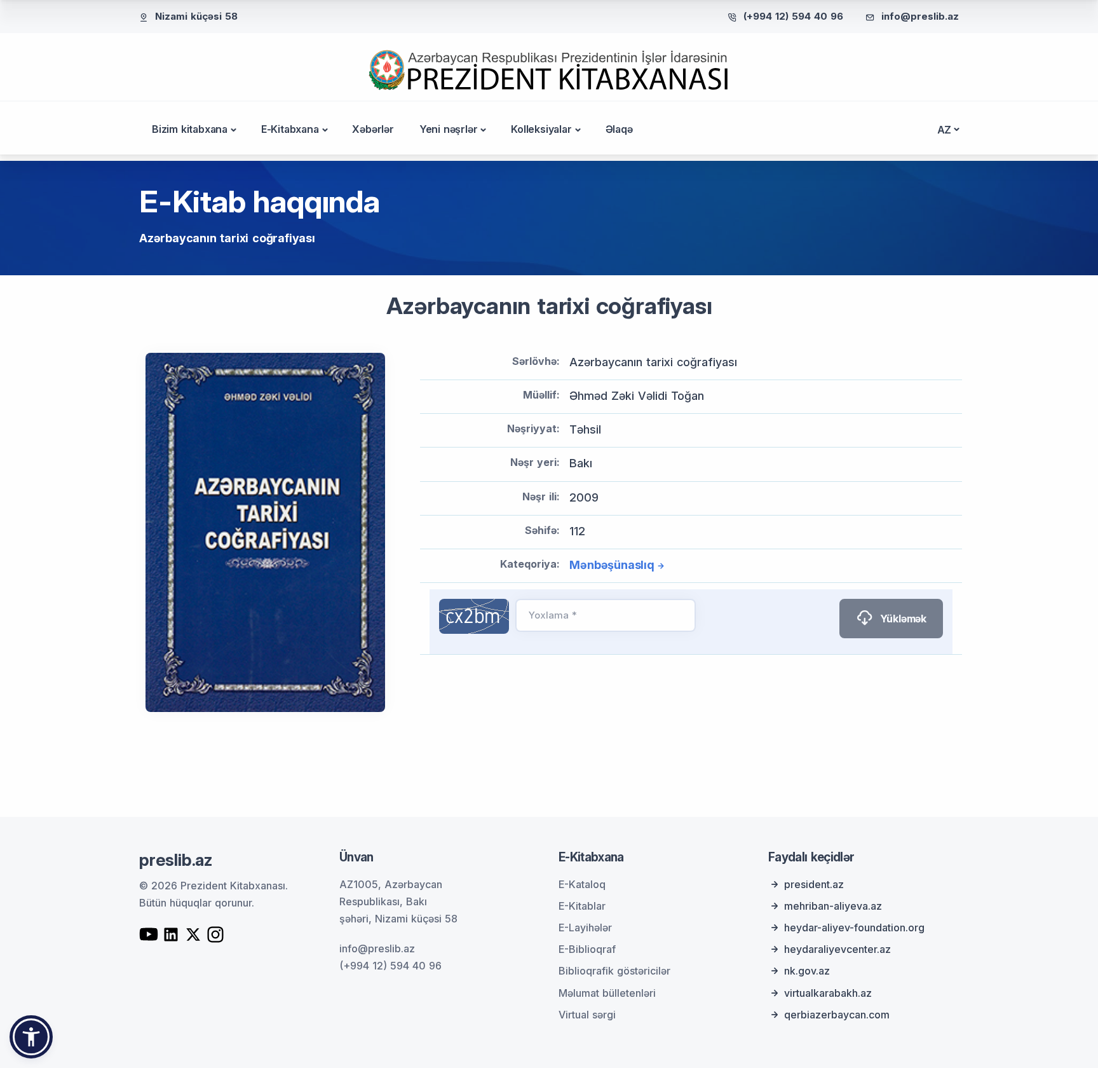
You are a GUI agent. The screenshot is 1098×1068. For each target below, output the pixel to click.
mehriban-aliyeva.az (833, 906)
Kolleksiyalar (541, 129)
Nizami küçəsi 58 (196, 16)
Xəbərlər (372, 129)
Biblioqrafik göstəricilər (614, 970)
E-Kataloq (582, 884)
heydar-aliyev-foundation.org (854, 927)
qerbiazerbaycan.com (837, 1014)
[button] (31, 1036)
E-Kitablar (582, 906)
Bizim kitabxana (189, 129)
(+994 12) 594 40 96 (793, 16)
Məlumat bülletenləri (607, 993)
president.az (814, 884)
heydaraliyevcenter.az (837, 949)
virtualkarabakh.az (828, 993)
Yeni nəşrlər (448, 129)
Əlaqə (619, 129)
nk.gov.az (807, 970)
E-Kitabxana (290, 129)
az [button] (944, 129)
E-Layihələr (585, 927)
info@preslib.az (920, 16)
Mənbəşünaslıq (611, 565)
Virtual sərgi (587, 1014)
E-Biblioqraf (587, 949)
